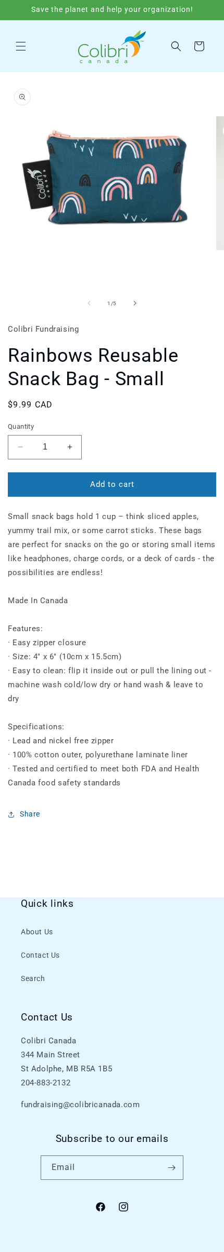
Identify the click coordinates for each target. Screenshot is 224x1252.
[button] (20, 46)
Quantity (21, 426)
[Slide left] (89, 303)
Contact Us (40, 955)
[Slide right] (134, 303)
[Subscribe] (171, 1167)
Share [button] (30, 814)
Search (33, 978)
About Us (37, 932)
